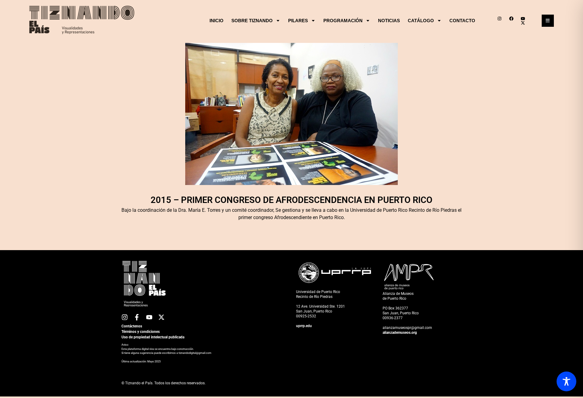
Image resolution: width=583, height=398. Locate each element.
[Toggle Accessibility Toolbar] (566, 381)
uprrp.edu (304, 326)
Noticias (389, 20)
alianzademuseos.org (400, 332)
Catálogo (421, 20)
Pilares (298, 20)
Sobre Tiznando (252, 20)
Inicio (216, 20)
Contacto (462, 20)
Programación (343, 20)
